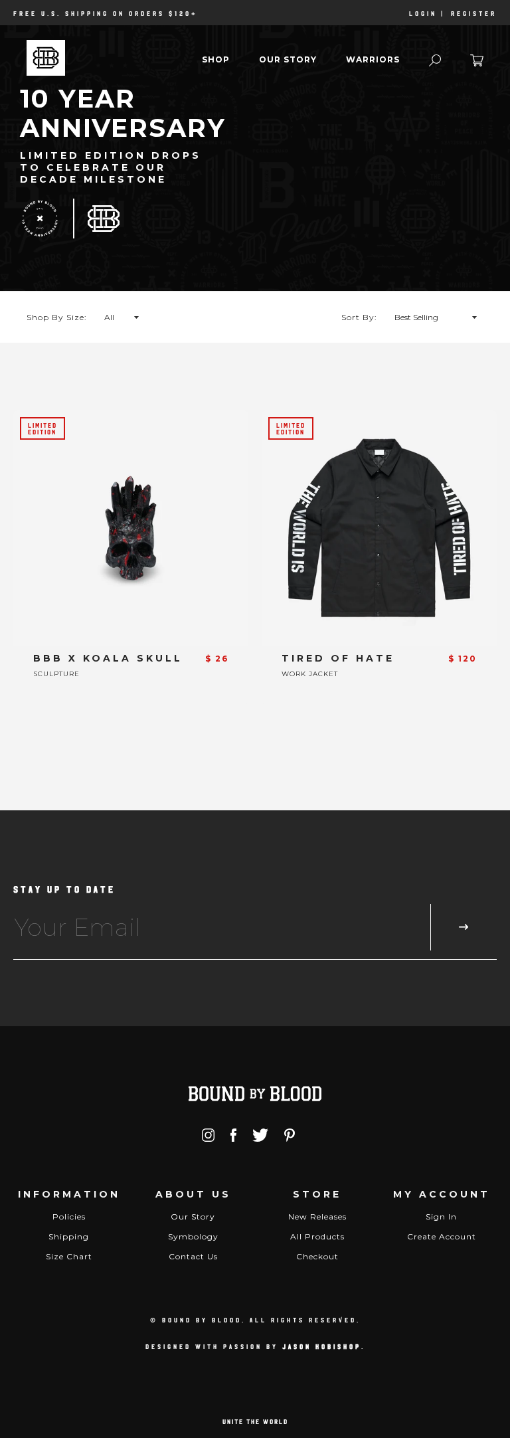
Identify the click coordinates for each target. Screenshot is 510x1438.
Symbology (193, 1236)
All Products (317, 1236)
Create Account (441, 1236)
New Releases (317, 1216)
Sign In (441, 1216)
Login (423, 13)
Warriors (373, 59)
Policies (69, 1216)
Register (474, 13)
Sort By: (359, 317)
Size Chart (69, 1256)
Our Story (288, 59)
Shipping (68, 1236)
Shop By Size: (57, 317)
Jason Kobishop (321, 1346)
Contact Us (193, 1256)
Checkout (317, 1256)
